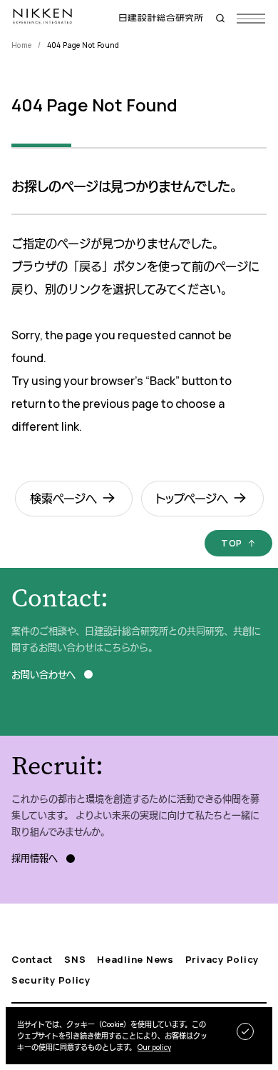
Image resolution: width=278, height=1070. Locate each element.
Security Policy (51, 980)
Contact (32, 959)
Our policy (154, 1047)
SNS (75, 959)
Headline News (135, 959)
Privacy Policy (222, 959)
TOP (231, 542)
